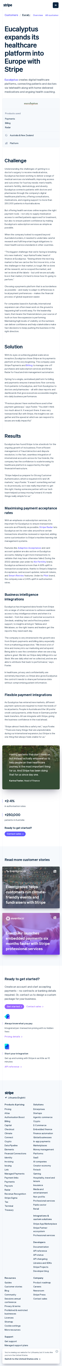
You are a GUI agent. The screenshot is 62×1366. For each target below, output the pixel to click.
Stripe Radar (46, 527)
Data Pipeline (11, 1145)
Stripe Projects (40, 1266)
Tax (6, 1201)
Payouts (9, 1185)
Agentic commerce (42, 1117)
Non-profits (39, 1196)
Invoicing (9, 1161)
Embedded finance (42, 1129)
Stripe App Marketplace (45, 1223)
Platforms (38, 1153)
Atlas (7, 1113)
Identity (8, 1157)
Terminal (9, 1205)
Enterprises (39, 1109)
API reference (12, 1066)
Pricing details (12, 1036)
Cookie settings (13, 1325)
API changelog (40, 1258)
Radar (7, 1189)
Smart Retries (16, 575)
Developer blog (41, 1271)
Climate (8, 1133)
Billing (29, 365)
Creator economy (42, 1165)
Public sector (39, 1204)
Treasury (9, 1209)
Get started (13, 1006)
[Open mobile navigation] (56, 5)
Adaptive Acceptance (29, 547)
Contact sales (14, 833)
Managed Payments (15, 1173)
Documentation (41, 1246)
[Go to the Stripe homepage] (8, 1093)
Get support (11, 1341)
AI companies (40, 1161)
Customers (11, 15)
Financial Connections (15, 1153)
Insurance (38, 1185)
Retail (36, 1208)
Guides (8, 1282)
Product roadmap (42, 1282)
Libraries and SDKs (42, 1262)
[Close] (56, 1352)
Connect (9, 1137)
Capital (8, 1125)
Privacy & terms (12, 1306)
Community (10, 1294)
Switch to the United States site (21, 1358)
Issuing (8, 1165)
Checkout (9, 1129)
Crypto (8, 1141)
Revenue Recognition (15, 1193)
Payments (10, 1181)
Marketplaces (40, 1145)
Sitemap (9, 1321)
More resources (12, 1329)
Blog (7, 1290)
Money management (43, 1149)
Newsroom (38, 1290)
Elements (9, 1149)
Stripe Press (39, 1294)
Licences (9, 1317)
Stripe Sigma (11, 1197)
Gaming (37, 1173)
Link (7, 1169)
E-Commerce (39, 1125)
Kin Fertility (40, 561)
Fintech (37, 1169)
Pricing (8, 1109)
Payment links (12, 1177)
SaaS (35, 1157)
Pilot (46, 575)
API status (38, 1254)
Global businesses (42, 1137)
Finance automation (43, 1133)
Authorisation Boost (15, 1117)
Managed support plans (16, 1345)
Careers (37, 1286)
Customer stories (13, 1286)
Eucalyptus (11, 79)
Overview (38, 15)
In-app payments (41, 1141)
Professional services (44, 1200)
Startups (37, 1113)
